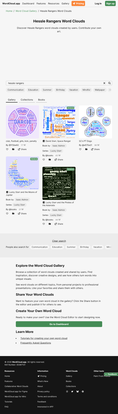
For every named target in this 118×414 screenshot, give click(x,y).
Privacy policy (43, 391)
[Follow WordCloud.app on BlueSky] (77, 391)
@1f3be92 (14, 145)
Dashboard (28, 3)
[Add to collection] (13, 149)
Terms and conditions (47, 396)
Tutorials (8, 401)
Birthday (60, 89)
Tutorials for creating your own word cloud (43, 338)
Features (41, 3)
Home (9, 10)
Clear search (59, 240)
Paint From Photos (102, 376)
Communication (16, 89)
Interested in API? (45, 407)
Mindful (86, 89)
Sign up (110, 3)
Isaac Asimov (22, 199)
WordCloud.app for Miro (15, 396)
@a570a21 (87, 145)
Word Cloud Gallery (26, 10)
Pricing (80, 3)
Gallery (65, 3)
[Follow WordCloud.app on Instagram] (67, 391)
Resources (53, 3)
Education (33, 89)
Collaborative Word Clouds (16, 386)
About (40, 386)
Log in (98, 3)
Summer (47, 89)
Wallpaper (100, 89)
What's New (42, 381)
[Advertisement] (59, 57)
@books (13, 209)
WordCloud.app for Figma (16, 391)
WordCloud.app (11, 3)
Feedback (41, 401)
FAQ (6, 407)
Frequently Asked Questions (35, 342)
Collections (27, 99)
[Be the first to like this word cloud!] (7, 149)
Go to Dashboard (59, 324)
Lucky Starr (19, 204)
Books (41, 99)
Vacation (73, 89)
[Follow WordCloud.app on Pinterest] (83, 391)
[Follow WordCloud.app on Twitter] (72, 391)
